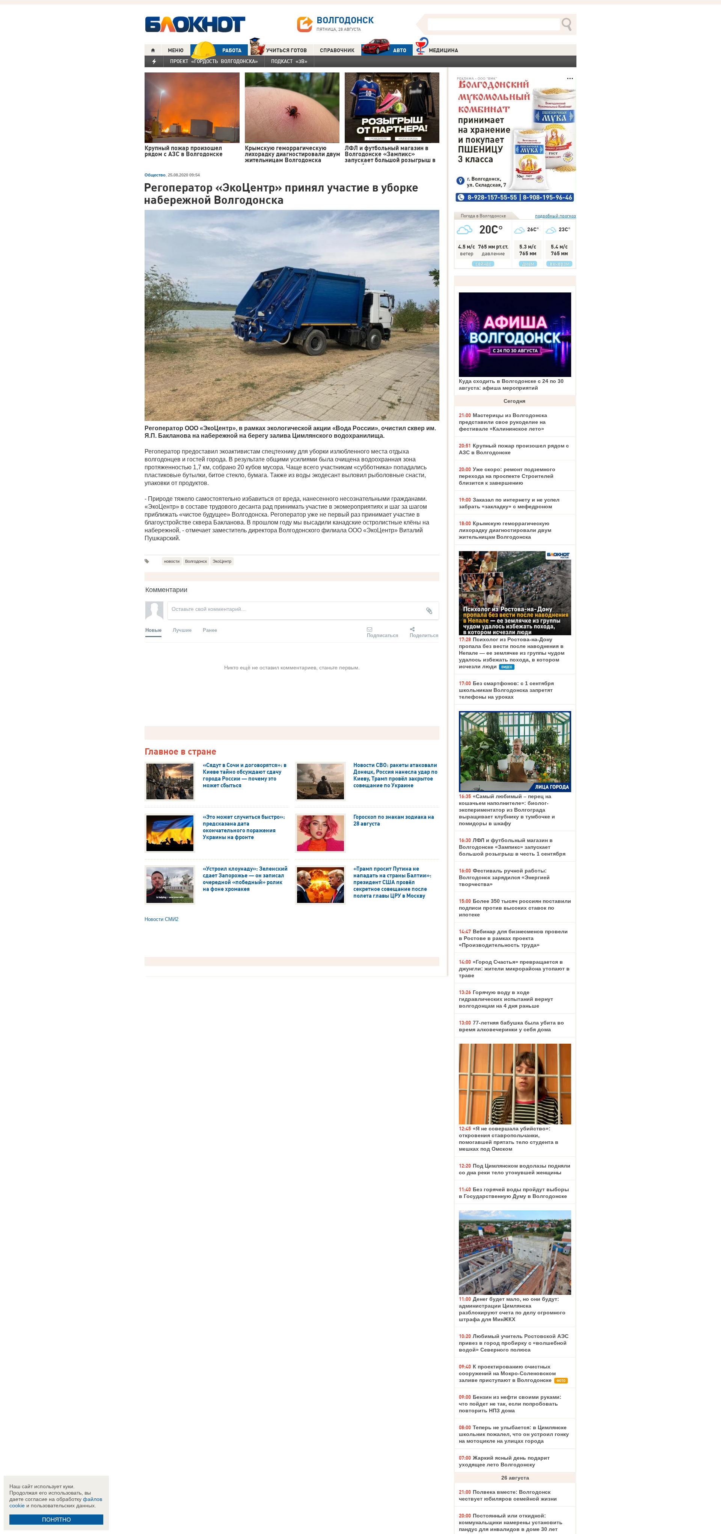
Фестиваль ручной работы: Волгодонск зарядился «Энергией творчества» (504, 877)
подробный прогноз (555, 215)
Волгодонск (196, 561)
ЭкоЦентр (222, 561)
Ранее (210, 629)
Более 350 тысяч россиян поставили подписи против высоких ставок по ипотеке (515, 908)
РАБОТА (231, 50)
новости (171, 561)
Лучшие (182, 629)
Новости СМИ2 (161, 919)
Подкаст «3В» (289, 61)
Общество (155, 175)
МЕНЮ (176, 50)
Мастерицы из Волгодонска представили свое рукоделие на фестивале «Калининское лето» (503, 422)
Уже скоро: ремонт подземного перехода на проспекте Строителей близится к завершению (507, 476)
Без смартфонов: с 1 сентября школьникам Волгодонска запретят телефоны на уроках (506, 690)
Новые (153, 629)
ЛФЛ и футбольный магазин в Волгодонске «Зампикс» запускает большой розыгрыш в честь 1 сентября (512, 847)
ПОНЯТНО (56, 1519)
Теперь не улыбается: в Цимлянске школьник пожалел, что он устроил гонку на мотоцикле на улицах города (514, 1434)
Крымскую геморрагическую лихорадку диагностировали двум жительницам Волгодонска (505, 530)
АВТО (399, 50)
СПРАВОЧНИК (337, 50)
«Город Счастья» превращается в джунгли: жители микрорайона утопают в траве (514, 968)
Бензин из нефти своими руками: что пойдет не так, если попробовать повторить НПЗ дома (510, 1403)
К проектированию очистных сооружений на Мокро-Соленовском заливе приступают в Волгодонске (507, 1373)
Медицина (443, 50)
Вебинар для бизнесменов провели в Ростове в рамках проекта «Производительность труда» (513, 938)
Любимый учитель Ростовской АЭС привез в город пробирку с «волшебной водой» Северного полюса (514, 1343)
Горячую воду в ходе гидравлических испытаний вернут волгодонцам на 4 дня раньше (506, 999)
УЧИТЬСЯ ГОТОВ (286, 50)
